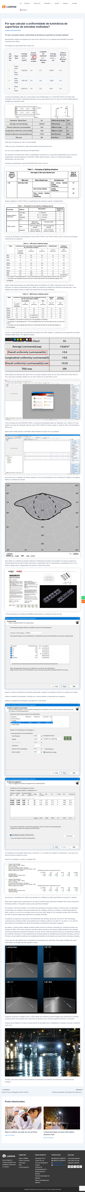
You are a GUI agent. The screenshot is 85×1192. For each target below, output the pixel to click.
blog (6, 1135)
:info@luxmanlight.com (59, 1165)
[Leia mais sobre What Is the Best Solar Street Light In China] (23, 1118)
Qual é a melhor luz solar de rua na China (21, 1132)
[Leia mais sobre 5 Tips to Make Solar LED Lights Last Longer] (62, 1118)
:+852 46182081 (57, 1163)
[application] (30, 3)
